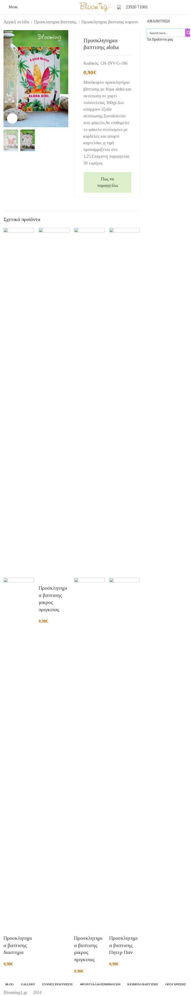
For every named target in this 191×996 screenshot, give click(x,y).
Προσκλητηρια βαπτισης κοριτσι (110, 22)
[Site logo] (95, 6)
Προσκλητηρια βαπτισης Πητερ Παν (123, 945)
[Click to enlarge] (12, 118)
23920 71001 (137, 7)
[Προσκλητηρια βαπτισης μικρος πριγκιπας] (54, 402)
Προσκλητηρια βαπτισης (55, 22)
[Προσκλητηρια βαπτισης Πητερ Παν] (124, 402)
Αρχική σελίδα (16, 22)
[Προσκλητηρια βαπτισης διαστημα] (18, 402)
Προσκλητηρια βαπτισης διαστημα (17, 945)
